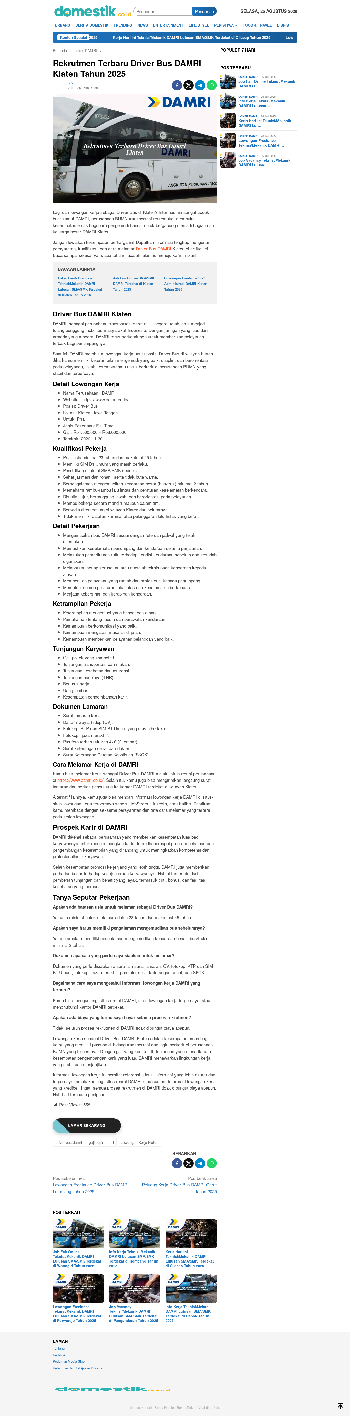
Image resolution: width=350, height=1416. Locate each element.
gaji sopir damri (101, 1142)
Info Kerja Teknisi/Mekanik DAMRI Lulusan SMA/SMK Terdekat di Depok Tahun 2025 (189, 1313)
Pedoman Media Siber (69, 1361)
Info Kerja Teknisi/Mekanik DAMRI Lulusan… (261, 103)
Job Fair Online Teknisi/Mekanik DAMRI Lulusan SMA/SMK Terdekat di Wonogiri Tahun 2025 (77, 1258)
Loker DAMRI (248, 77)
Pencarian (204, 11)
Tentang (59, 1348)
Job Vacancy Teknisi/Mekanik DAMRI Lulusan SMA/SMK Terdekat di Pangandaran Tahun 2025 (133, 1313)
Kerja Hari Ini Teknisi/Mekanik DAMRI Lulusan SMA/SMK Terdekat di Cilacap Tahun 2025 (137, 37)
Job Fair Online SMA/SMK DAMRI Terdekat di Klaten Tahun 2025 (134, 283)
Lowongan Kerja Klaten (139, 1142)
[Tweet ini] (188, 85)
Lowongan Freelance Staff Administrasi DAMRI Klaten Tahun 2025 (185, 283)
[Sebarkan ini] (177, 85)
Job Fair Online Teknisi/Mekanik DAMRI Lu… (266, 83)
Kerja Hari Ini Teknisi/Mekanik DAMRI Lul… (264, 123)
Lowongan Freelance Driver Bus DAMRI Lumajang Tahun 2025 (91, 1184)
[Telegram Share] (200, 85)
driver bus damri (69, 1142)
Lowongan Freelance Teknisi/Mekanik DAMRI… (261, 142)
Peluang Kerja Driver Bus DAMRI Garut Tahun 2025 (179, 1184)
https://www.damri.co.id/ (80, 780)
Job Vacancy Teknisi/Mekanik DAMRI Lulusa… (264, 162)
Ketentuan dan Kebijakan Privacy (77, 1368)
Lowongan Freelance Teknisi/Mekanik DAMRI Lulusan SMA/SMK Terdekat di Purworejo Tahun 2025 (77, 1313)
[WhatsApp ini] (212, 85)
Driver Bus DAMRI (153, 248)
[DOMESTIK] (93, 10)
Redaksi (59, 1354)
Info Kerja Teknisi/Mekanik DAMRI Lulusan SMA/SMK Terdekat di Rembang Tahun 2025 (133, 1258)
